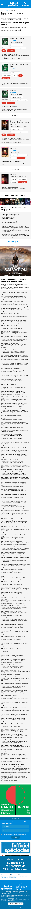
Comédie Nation (8, 441)
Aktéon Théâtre (7, 664)
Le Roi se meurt (19, 403)
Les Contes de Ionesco (20, 459)
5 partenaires (11, 898)
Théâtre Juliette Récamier (16, 152)
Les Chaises (16, 379)
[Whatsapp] (11, 242)
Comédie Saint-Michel (9, 454)
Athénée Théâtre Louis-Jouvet (11, 575)
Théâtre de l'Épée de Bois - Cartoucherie (13, 336)
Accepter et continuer (16, 903)
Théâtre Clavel (7, 624)
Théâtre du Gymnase (9, 368)
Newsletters (21, 876)
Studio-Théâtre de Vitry (9, 384)
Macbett (21, 296)
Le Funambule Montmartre (10, 713)
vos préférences (5, 899)
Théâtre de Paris (8, 670)
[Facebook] (9, 242)
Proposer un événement (12, 876)
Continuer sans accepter (16, 907)
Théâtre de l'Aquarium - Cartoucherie (12, 534)
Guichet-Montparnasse (9, 630)
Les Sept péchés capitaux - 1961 (11, 775)
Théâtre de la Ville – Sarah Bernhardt (12, 690)
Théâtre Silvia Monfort (9, 362)
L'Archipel (6, 331)
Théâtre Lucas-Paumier (9, 320)
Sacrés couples (19, 518)
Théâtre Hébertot (8, 677)
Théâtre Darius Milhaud (9, 472)
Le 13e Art (6, 505)
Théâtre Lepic (7, 611)
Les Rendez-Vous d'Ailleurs (10, 434)
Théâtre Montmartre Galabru (11, 447)
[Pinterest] (16, 242)
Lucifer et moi (7, 766)
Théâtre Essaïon (7, 350)
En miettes (16, 587)
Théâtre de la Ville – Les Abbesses (11, 707)
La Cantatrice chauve (23, 447)
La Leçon (13, 343)
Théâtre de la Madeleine (9, 427)
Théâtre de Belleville (8, 587)
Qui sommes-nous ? (5, 874)
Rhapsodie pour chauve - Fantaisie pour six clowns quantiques (14, 356)
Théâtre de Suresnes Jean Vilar (18, 176)
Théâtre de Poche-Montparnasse (18, 126)
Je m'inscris (15, 837)
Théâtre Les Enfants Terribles (10, 729)
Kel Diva (16, 368)
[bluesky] (13, 242)
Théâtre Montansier (8, 379)
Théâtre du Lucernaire (9, 391)
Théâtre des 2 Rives (8, 409)
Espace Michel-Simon (9, 325)
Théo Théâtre (7, 415)
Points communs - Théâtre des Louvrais (13, 557)
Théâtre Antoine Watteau (10, 552)
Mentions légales (8, 877)
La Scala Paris (7, 343)
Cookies (14, 877)
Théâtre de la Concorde (9, 541)
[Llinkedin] (18, 242)
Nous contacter (14, 874)
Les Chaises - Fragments (21, 396)
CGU (2, 877)
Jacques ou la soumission (20, 564)
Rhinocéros (17, 362)
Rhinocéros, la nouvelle (17, 350)
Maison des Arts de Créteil (10, 547)
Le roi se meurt (18, 320)
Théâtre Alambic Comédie (10, 648)
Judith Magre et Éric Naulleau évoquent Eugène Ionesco (15, 307)
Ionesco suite (18, 541)
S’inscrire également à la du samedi (14, 834)
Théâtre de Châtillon (8, 313)
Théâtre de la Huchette (16, 42)
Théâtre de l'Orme (8, 659)
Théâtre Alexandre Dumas (10, 581)
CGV (26, 876)
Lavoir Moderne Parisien (9, 396)
